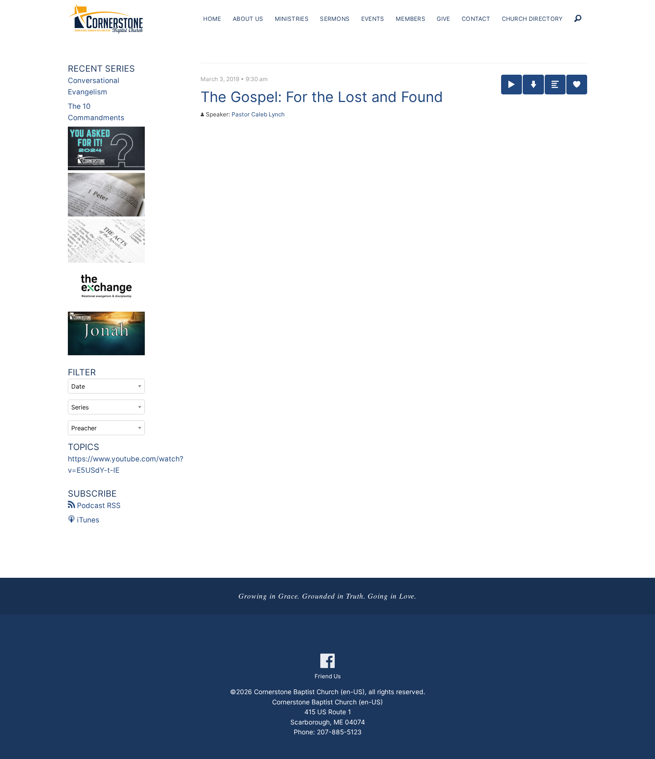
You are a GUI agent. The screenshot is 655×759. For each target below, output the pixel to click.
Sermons (334, 18)
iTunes (87, 520)
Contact (476, 18)
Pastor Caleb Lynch (258, 114)
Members (410, 18)
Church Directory (532, 18)
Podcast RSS (98, 505)
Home (212, 18)
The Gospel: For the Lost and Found (322, 96)
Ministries (292, 18)
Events (372, 18)
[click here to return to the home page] (105, 18)
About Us (248, 18)
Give (443, 18)
